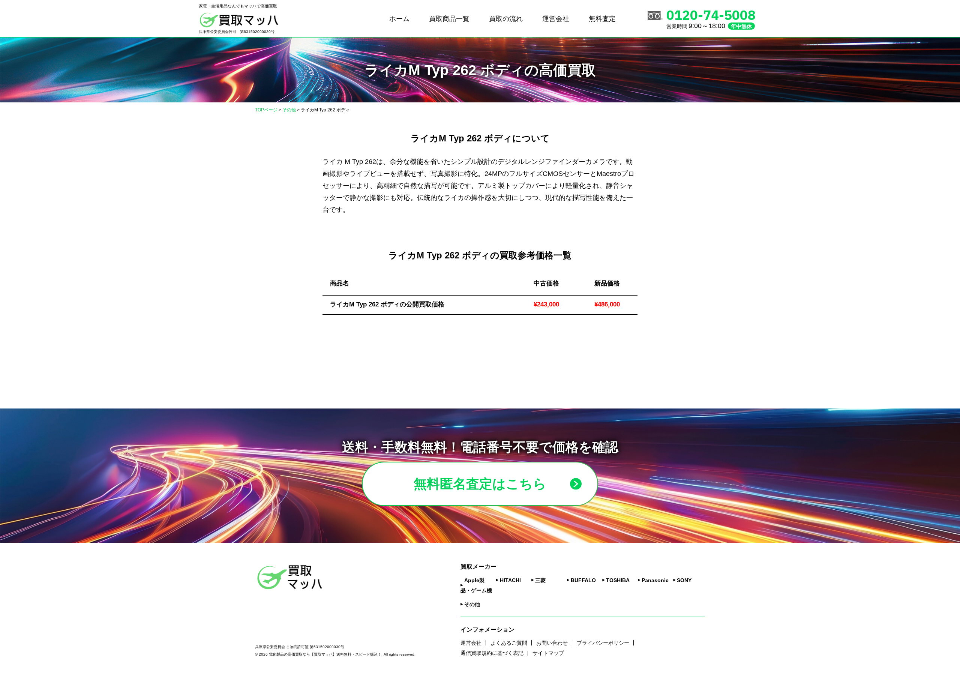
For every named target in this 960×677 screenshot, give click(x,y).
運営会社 (555, 19)
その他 (472, 604)
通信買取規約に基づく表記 (492, 653)
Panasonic (655, 580)
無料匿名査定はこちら (480, 483)
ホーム (399, 19)
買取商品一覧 (449, 19)
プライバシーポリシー (603, 643)
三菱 (540, 580)
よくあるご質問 (508, 643)
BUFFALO (583, 580)
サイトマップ (548, 653)
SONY (684, 580)
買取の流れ (506, 19)
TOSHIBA (618, 580)
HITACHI (510, 580)
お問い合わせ (552, 643)
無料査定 (602, 19)
